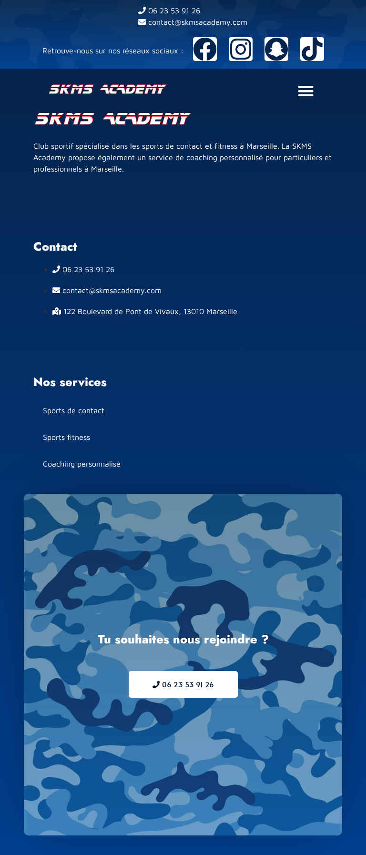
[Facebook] (205, 49)
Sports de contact (73, 410)
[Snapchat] (276, 49)
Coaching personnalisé (82, 463)
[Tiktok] (312, 49)
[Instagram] (241, 49)
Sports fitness (66, 437)
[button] (306, 90)
